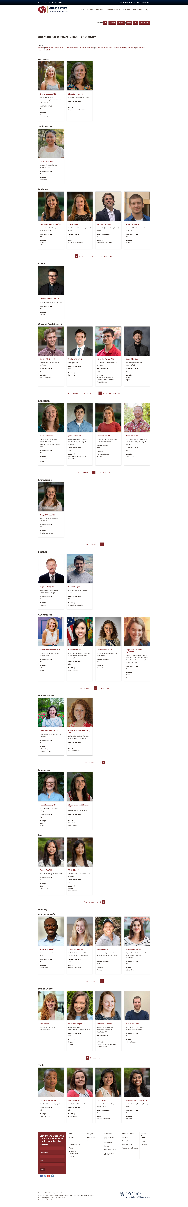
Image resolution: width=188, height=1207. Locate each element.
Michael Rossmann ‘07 (49, 298)
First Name (44, 1145)
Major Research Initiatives (109, 1138)
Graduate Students (110, 1149)
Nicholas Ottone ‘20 (105, 359)
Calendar (126, 10)
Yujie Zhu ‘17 (73, 870)
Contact (71, 1141)
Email (42, 1161)
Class (135, 23)
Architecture (49, 47)
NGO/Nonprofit (140, 47)
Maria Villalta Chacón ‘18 (136, 1100)
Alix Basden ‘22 (74, 224)
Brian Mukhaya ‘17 (48, 949)
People (89, 10)
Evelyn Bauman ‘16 (48, 94)
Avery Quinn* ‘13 (104, 949)
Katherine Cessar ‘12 (105, 1023)
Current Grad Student (72, 47)
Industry (121, 23)
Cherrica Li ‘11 (74, 649)
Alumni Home (145, 23)
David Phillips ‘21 (133, 359)
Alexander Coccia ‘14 (134, 1023)
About (80, 10)
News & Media (137, 10)
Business (56, 47)
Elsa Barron (45, 1023)
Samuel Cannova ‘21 (105, 224)
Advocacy (41, 47)
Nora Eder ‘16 (74, 1100)
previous (75, 393)
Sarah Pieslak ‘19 (75, 949)
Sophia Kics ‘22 (103, 436)
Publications (108, 1142)
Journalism (123, 47)
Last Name (44, 1153)
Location (112, 23)
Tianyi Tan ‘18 (46, 870)
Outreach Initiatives (75, 1144)
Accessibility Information (45, 1200)
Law (128, 47)
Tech (48, 50)
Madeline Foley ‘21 (76, 94)
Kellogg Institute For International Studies (51, 1195)
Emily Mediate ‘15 (104, 649)
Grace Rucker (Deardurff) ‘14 (79, 731)
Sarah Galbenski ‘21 (48, 436)
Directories (90, 1137)
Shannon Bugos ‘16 (76, 1023)
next (105, 256)
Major (129, 23)
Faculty (106, 1146)
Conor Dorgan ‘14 (75, 587)
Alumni (89, 1141)
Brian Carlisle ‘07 (133, 224)
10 (110, 393)
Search (147, 11)
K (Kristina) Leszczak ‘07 (50, 649)
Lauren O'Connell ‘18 (49, 730)
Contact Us (61, 1197)
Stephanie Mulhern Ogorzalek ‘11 (134, 650)
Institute (72, 1137)
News (143, 1141)
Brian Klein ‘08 (132, 436)
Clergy (62, 47)
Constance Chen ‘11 (48, 161)
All (105, 23)
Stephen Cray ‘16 (47, 587)
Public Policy (42, 50)
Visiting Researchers (128, 1141)
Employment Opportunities (73, 1152)
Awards (71, 1148)
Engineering (90, 47)
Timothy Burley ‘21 (48, 1100)
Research (99, 10)
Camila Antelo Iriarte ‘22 (50, 224)
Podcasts (144, 1145)
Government (104, 47)
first (68, 393)
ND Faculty (125, 1137)
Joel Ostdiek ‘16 (75, 359)
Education (83, 47)
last (111, 256)
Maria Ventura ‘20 (133, 949)
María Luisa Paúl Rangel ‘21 (78, 806)
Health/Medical (114, 47)
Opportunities (113, 10)
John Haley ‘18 (74, 436)
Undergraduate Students (109, 1154)
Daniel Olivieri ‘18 (47, 359)
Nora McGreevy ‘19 (48, 805)
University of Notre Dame (56, 1193)
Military (133, 47)
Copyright (41, 1193)
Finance (97, 47)
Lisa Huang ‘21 (103, 1100)
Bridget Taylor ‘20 (47, 515)
